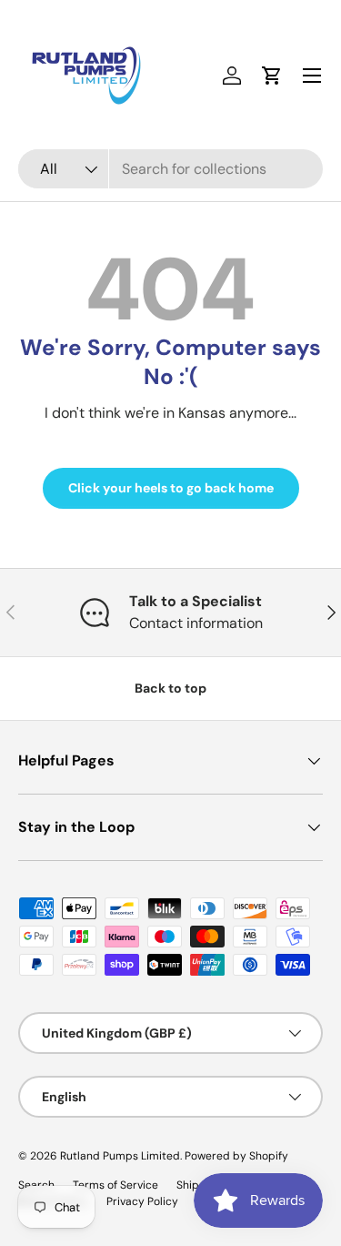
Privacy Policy (142, 1201)
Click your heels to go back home (171, 488)
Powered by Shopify (236, 1156)
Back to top (170, 688)
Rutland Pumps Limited (120, 1156)
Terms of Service (115, 1185)
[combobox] (170, 168)
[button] (272, 76)
